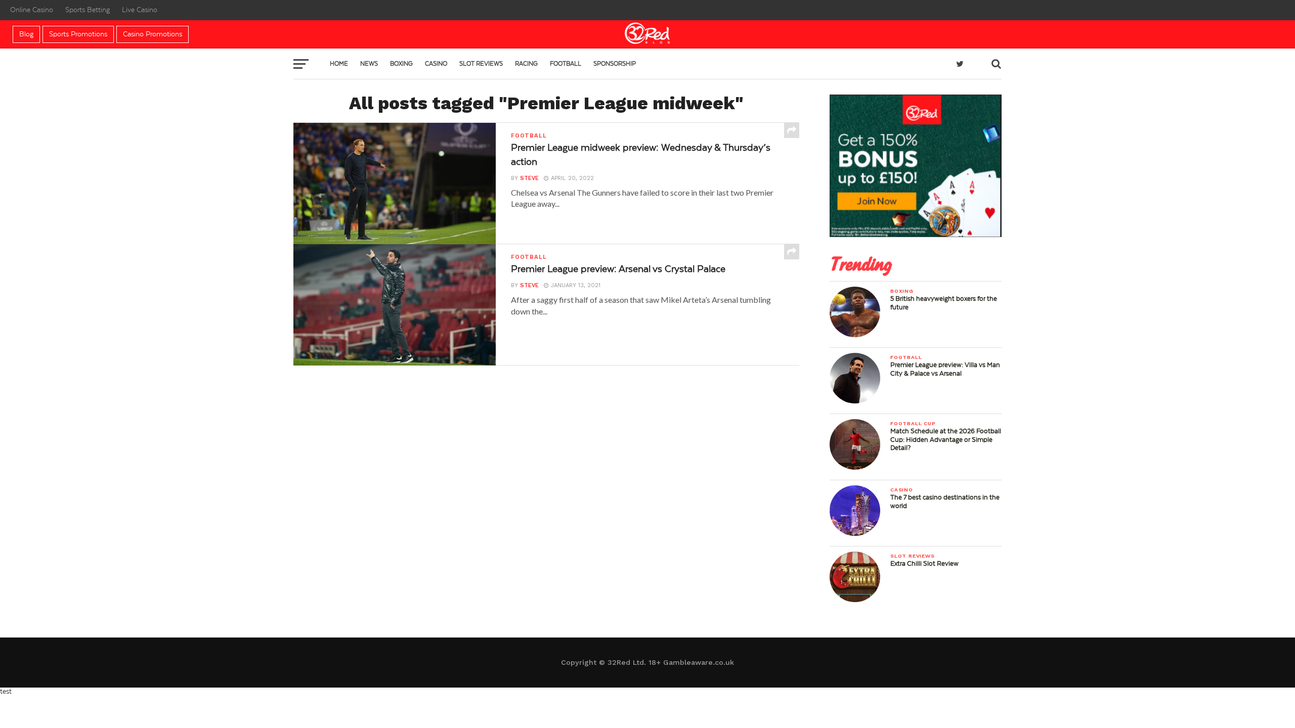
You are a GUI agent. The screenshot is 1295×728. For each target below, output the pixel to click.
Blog (26, 34)
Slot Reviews (481, 63)
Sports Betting (87, 10)
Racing (526, 63)
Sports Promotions (78, 34)
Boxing (401, 63)
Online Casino (31, 10)
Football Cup (913, 423)
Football (565, 63)
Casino (436, 63)
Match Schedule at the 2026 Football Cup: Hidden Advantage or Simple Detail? (945, 439)
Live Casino (139, 10)
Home (339, 63)
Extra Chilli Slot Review (924, 564)
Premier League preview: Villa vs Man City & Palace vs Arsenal (945, 369)
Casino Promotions (152, 34)
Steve (529, 178)
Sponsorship (614, 63)
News (369, 63)
